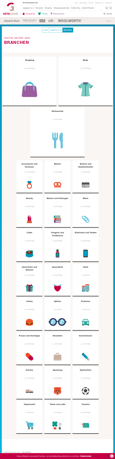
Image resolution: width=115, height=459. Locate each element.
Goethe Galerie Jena (10, 9)
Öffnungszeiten (30, 3)
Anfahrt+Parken (88, 8)
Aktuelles (48, 8)
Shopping (30, 13)
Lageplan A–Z (28, 8)
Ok (112, 456)
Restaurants (59, 13)
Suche (109, 13)
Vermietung (83, 3)
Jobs (76, 3)
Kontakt (90, 3)
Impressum (108, 3)
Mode (44, 13)
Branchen (39, 8)
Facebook (106, 8)
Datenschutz (85, 456)
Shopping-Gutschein (61, 8)
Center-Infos (75, 8)
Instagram (110, 8)
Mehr (109, 21)
